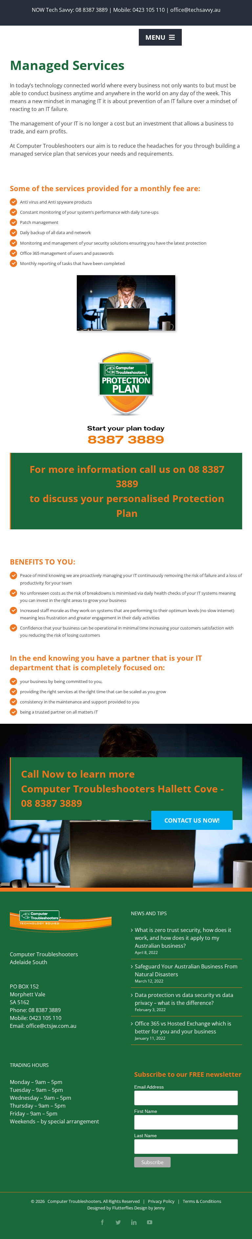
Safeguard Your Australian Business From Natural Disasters (186, 970)
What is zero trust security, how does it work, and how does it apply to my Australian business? (183, 937)
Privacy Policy (161, 1201)
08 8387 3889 (91, 9)
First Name (145, 1111)
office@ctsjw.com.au (51, 1025)
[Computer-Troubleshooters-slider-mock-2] (126, 277)
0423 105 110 (149, 9)
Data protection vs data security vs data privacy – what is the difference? (184, 999)
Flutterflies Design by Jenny (138, 1208)
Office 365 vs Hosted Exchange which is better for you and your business (183, 1027)
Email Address (149, 1087)
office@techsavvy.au (195, 9)
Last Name (145, 1135)
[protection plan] (126, 350)
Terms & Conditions (202, 1201)
